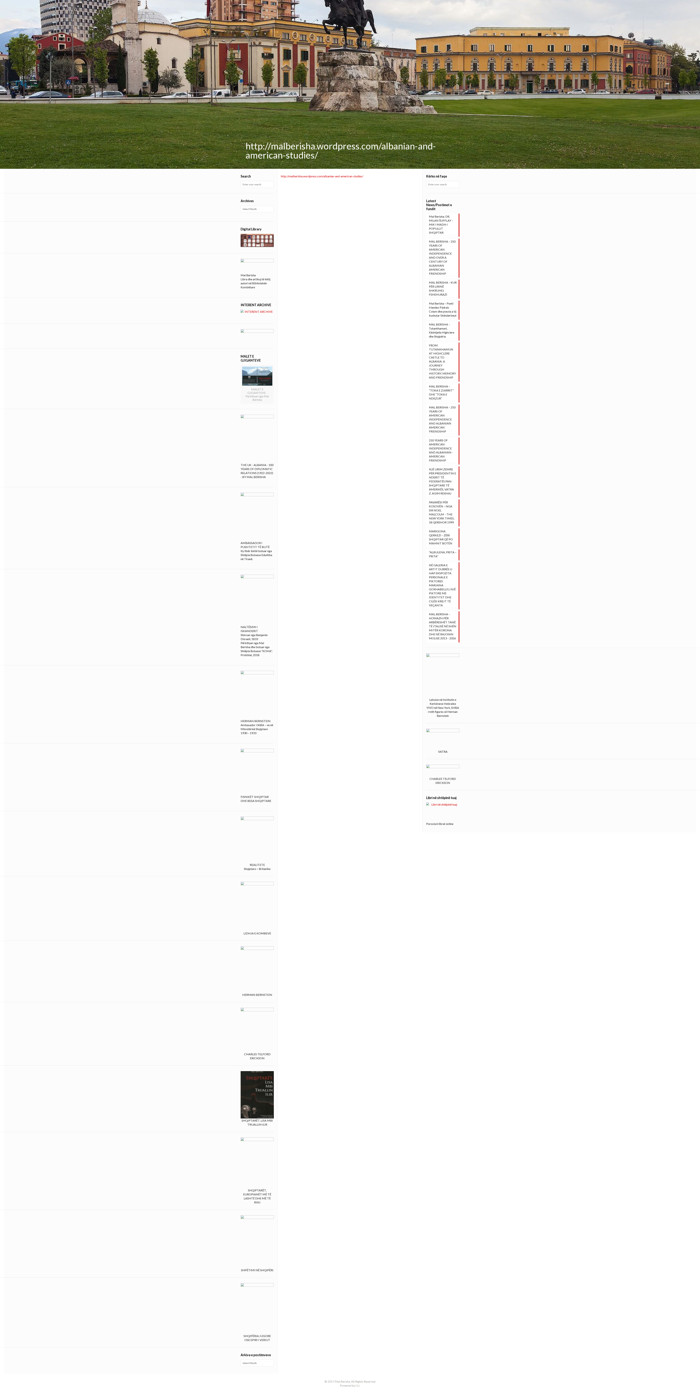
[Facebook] (350, 1391)
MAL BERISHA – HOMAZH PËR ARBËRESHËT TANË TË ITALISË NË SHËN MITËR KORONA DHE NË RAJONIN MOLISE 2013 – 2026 (442, 626)
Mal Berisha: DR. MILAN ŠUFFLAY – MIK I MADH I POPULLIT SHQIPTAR (441, 224)
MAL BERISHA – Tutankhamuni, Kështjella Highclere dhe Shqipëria (441, 330)
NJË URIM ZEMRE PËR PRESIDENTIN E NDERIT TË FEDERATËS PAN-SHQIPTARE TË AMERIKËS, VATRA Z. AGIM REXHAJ (442, 481)
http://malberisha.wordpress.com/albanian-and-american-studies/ (322, 176)
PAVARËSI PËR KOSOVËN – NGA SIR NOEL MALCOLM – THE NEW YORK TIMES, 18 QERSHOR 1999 (441, 512)
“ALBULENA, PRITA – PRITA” (442, 554)
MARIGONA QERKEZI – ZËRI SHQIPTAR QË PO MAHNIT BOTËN (441, 537)
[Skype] (345, 1391)
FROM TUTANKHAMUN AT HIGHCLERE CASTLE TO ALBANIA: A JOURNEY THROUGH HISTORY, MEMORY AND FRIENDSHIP (442, 361)
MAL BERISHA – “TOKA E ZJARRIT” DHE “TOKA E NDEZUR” (441, 392)
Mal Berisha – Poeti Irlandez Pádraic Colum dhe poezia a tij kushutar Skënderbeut (442, 309)
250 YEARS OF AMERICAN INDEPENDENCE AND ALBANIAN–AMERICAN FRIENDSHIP (441, 450)
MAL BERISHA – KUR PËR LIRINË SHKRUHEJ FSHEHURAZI (443, 288)
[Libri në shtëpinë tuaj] (442, 812)
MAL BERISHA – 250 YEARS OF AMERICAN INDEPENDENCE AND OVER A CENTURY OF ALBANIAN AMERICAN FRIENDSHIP (442, 257)
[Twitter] (355, 1391)
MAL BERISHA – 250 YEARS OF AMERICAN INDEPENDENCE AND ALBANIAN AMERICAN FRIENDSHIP (442, 419)
